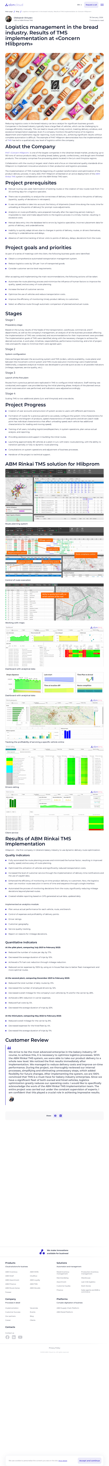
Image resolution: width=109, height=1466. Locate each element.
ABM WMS (34, 1272)
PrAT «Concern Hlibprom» (17, 153)
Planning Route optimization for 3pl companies (28, 1224)
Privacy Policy (54, 1348)
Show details (62, 1461)
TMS (10, 140)
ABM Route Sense (12, 1288)
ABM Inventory (11, 1272)
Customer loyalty (63, 1286)
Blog (17, 11)
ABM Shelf (9, 1276)
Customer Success (12, 1312)
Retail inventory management (63, 1273)
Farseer (8, 1292)
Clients (32, 1320)
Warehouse (85, 1278)
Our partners (10, 1316)
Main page (9, 11)
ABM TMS (34, 1284)
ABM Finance (10, 1284)
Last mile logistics (88, 1282)
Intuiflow (33, 1276)
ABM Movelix (35, 1288)
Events (32, 1312)
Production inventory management (89, 1273)
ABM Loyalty (35, 1280)
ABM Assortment (12, 1280)
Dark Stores (86, 1286)
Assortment (61, 1282)
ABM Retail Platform (65, 1312)
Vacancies (34, 1308)
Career (8, 1320)
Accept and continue (89, 1460)
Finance (60, 1290)
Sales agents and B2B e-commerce (90, 1291)
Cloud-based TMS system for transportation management (77, 1224)
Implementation (11, 1308)
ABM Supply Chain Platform (68, 1308)
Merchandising (62, 1278)
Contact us (9, 1333)
